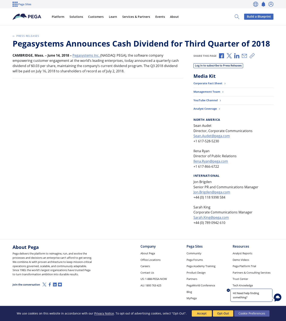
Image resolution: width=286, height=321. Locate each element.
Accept (202, 313)
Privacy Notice (104, 313)
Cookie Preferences (251, 313)
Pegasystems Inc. (86, 55)
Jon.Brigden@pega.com (211, 192)
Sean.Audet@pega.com (211, 136)
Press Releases (27, 36)
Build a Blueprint (259, 16)
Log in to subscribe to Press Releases (218, 65)
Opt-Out (223, 313)
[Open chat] (277, 297)
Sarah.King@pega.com (211, 217)
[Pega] (27, 16)
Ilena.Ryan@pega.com (210, 161)
